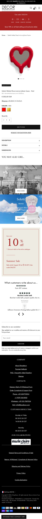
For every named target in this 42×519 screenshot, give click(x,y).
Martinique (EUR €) (9, 492)
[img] (21, 286)
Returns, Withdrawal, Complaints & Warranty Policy (21, 459)
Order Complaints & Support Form (21, 390)
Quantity (4, 116)
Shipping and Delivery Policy (21, 466)
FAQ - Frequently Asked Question (21, 373)
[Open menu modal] (39, 8)
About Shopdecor (21, 366)
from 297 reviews (21, 288)
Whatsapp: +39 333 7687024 (21, 401)
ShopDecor (15, 495)
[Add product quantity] (9, 120)
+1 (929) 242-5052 (21, 398)
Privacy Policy (21, 473)
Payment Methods (21, 369)
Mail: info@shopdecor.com (21, 405)
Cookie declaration (21, 480)
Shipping (5, 101)
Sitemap (21, 376)
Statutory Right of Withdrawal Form (21, 387)
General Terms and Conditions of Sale (21, 453)
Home (3, 35)
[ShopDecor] (8, 8)
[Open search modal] (31, 8)
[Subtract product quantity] (3, 120)
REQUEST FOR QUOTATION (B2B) (21, 133)
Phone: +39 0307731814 (21, 394)
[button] (18, 78)
